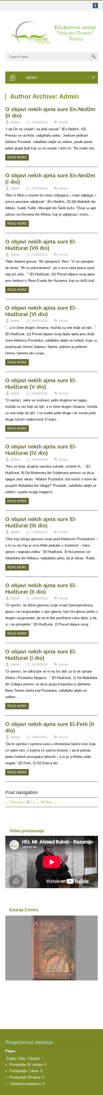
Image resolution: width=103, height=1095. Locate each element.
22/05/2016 (39, 188)
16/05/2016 (39, 598)
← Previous (14, 802)
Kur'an (63, 122)
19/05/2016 (39, 393)
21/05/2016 (39, 255)
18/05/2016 (39, 460)
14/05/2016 (39, 737)
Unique (34, 1058)
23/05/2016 (39, 122)
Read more (17, 157)
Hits (22, 1058)
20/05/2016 (39, 321)
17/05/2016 (39, 532)
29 (42, 802)
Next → (51, 802)
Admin (15, 122)
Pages (11, 1058)
